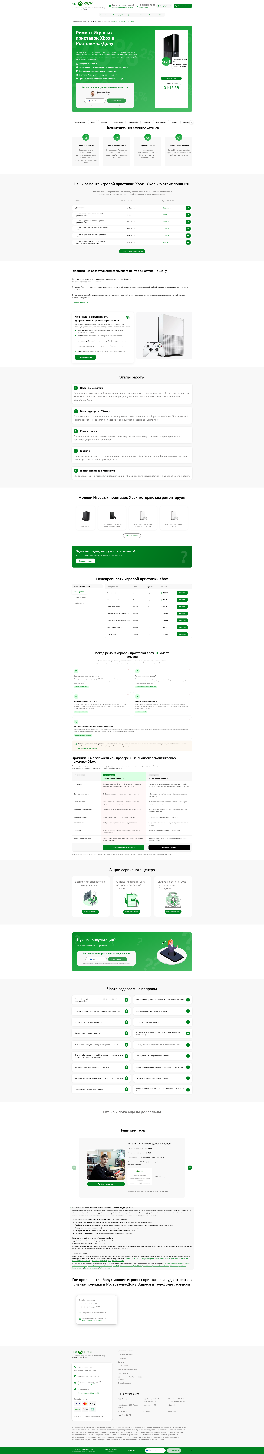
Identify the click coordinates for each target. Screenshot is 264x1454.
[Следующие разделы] (191, 122)
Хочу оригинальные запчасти (124, 847)
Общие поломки (80, 597)
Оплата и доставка (125, 1354)
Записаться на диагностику (87, 748)
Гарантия (104, 122)
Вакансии (143, 15)
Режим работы (79, 592)
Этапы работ (133, 122)
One (109, 1261)
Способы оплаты (124, 1383)
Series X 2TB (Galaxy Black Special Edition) (145, 1259)
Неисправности (161, 122)
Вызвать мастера (107, 1184)
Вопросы (186, 122)
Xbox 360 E (172, 1411)
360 (101, 1261)
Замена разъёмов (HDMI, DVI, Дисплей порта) (136, 1266)
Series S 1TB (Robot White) (81, 1261)
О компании (104, 15)
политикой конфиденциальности (120, 105)
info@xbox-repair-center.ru (88, 1376)
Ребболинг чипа (104, 1268)
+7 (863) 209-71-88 (147, 5)
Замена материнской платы (174, 1264)
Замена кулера (77, 1268)
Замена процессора (91, 1268)
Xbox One (146, 1411)
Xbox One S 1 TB (124, 1415)
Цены (93, 122)
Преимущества (79, 122)
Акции (174, 122)
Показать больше (132, 535)
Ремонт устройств (119, 15)
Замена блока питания (96, 1266)
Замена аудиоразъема (178, 1266)
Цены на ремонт (171, 78)
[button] (190, 1168)
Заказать (182, 593)
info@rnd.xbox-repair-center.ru (94, 1313)
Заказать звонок (184, 6)
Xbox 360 (172, 1405)
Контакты (152, 15)
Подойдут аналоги (169, 847)
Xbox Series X (123, 1399)
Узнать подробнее (90, 912)
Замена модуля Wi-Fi (111, 1266)
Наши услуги (123, 1373)
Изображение (79, 603)
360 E (114, 1261)
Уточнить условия (85, 357)
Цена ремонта (132, 15)
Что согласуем (118, 122)
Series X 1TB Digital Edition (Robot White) (174, 1259)
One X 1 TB (96, 1261)
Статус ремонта (165, 6)
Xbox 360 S (122, 1411)
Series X (127, 1259)
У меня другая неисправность (132, 251)
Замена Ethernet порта (161, 1266)
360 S (105, 1261)
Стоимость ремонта (125, 1351)
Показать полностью (80, 302)
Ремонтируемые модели (127, 1369)
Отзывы (161, 15)
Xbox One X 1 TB (149, 1405)
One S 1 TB (120, 1261)
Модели (147, 122)
